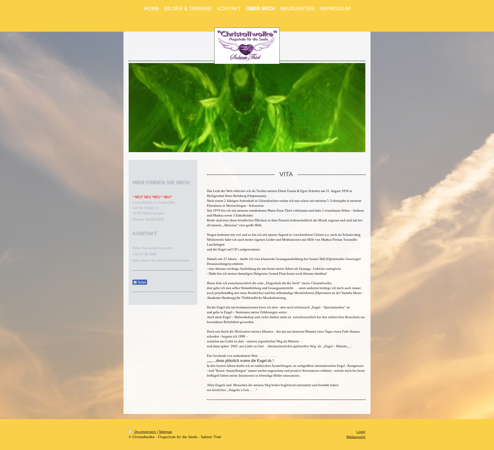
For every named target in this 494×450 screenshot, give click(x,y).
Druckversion (145, 432)
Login (360, 432)
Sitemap (165, 432)
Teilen (141, 282)
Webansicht (355, 437)
